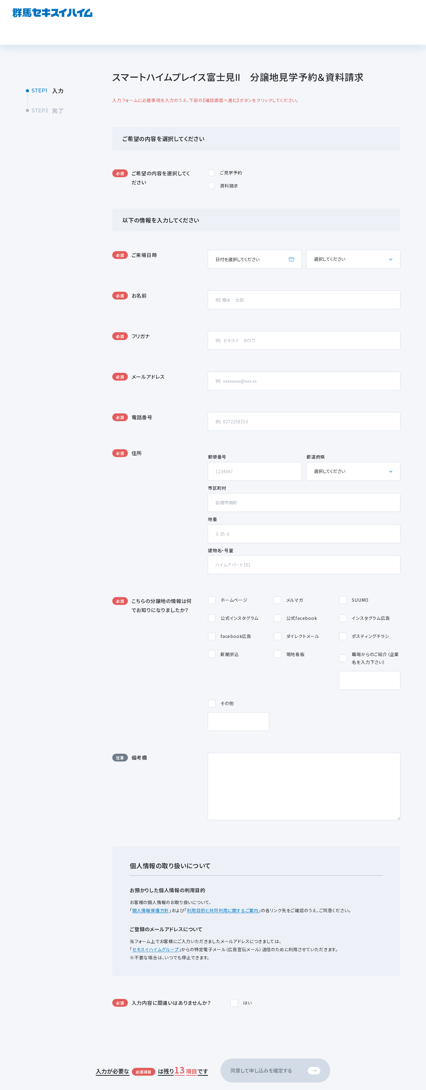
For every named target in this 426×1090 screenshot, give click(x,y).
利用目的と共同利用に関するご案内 (223, 910)
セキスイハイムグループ (155, 949)
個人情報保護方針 (150, 910)
